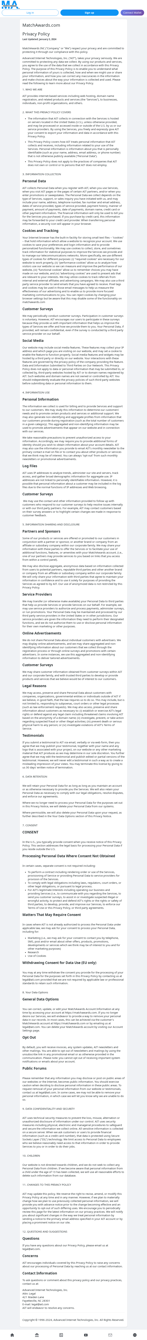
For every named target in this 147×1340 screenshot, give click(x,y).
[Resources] (86, 1335)
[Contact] (110, 1335)
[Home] (12, 1335)
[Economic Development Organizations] (37, 1335)
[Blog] (61, 1335)
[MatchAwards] (11, 4)
